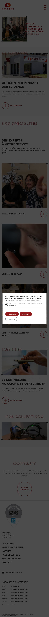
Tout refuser (26, 314)
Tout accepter (12, 314)
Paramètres (11, 319)
